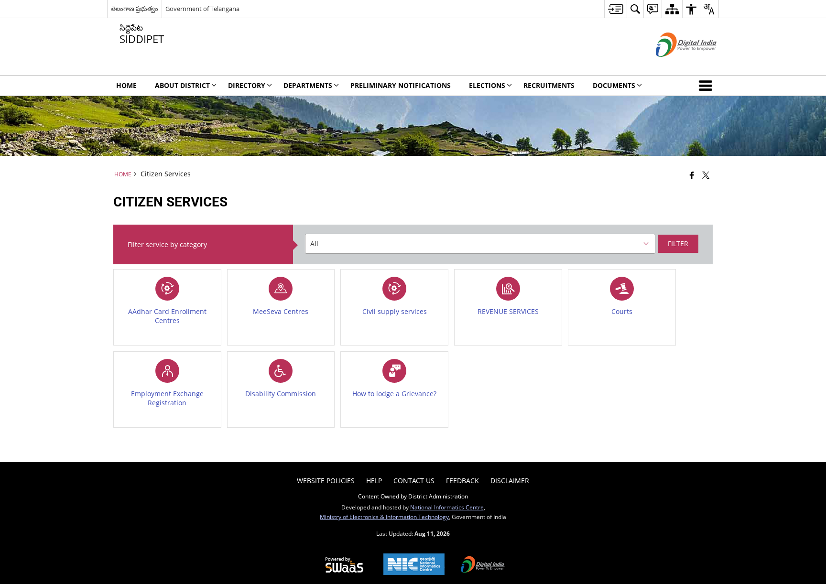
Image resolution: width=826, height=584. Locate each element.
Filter (678, 243)
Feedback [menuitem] (462, 480)
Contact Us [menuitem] (414, 480)
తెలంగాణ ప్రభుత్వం (134, 8)
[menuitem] (615, 9)
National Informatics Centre (447, 507)
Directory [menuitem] (246, 85)
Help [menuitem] (374, 480)
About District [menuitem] (182, 85)
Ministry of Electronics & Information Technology (384, 516)
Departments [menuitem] (307, 85)
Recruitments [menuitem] (549, 85)
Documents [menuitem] (614, 85)
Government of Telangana (202, 8)
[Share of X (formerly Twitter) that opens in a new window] (706, 175)
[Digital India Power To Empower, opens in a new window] (483, 565)
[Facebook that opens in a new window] (692, 175)
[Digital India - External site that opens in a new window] (674, 64)
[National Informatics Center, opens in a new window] (414, 565)
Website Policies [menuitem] (326, 480)
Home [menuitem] (126, 85)
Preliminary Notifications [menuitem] (400, 85)
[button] (707, 86)
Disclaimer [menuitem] (509, 480)
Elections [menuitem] (487, 85)
